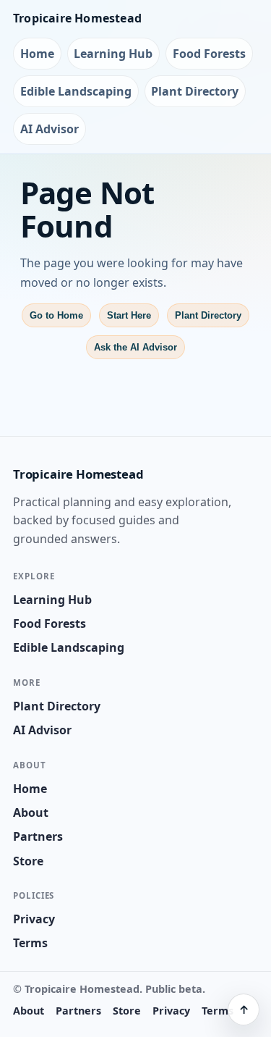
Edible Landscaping (76, 91)
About (30, 812)
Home (37, 54)
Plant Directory (194, 91)
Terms (30, 943)
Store (28, 861)
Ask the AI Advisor (135, 347)
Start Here (129, 315)
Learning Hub (113, 54)
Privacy (34, 919)
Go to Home (56, 315)
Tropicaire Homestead (77, 18)
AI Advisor (49, 129)
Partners (38, 836)
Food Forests (209, 54)
